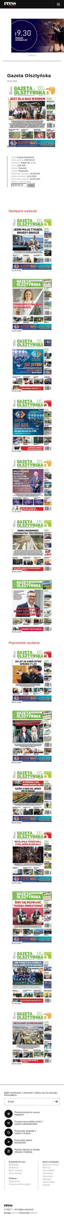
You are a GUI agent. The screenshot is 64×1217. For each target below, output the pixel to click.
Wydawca (13, 1167)
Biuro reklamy (15, 1170)
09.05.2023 (35, 179)
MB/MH (34, 1213)
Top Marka (48, 1173)
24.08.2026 (35, 174)
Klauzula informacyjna (20, 1184)
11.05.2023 (31, 176)
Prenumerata (15, 1173)
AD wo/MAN (48, 1170)
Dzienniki (23, 168)
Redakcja (13, 1165)
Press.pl (47, 1167)
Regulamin (14, 1181)
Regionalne (23, 171)
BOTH (15, 1213)
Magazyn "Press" (51, 1165)
